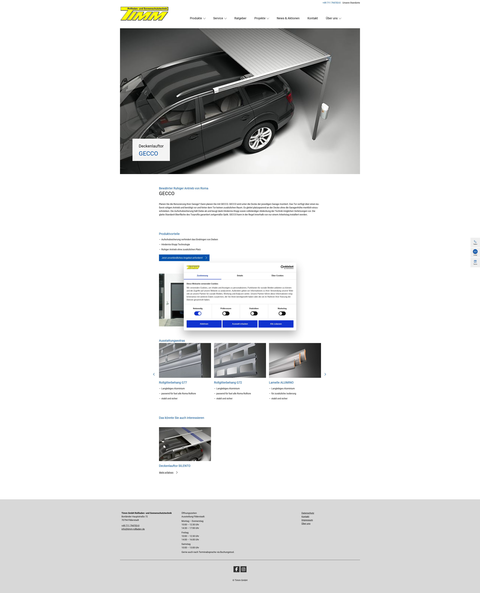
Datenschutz (308, 513)
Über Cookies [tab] (278, 275)
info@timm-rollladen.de (133, 529)
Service (218, 18)
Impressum (307, 520)
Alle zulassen (276, 324)
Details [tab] (240, 275)
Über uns (332, 18)
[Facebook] (237, 569)
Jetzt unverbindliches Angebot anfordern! (182, 257)
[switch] (226, 314)
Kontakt (313, 18)
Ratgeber (240, 18)
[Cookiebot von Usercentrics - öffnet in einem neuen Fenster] (283, 267)
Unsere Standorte (351, 2)
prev (155, 375)
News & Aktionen (288, 18)
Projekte (260, 18)
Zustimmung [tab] (202, 275)
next (325, 375)
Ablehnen (204, 324)
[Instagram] (243, 569)
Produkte (196, 18)
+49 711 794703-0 (331, 2)
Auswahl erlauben (240, 324)
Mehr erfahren (166, 472)
